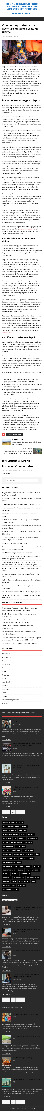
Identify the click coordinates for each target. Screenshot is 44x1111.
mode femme (25, 874)
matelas (15, 874)
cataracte (7, 838)
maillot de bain (9, 870)
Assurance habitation (11, 827)
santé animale (24, 882)
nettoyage (7, 878)
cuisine (5, 842)
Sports (4, 696)
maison (20, 870)
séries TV (6, 886)
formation (7, 854)
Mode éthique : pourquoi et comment (15, 543)
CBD (15, 838)
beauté (24, 827)
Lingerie (37, 866)
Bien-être (5, 661)
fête (37, 854)
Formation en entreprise (23, 854)
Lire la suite (6, 924)
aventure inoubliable (27, 229)
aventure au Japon (14, 434)
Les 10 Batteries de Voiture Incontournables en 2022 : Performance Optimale (27, 745)
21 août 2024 (8, 36)
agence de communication (13, 823)
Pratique (5, 686)
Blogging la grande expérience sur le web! (26, 1036)
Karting (28, 866)
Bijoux (23, 834)
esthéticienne (28, 850)
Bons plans (6, 664)
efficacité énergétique (11, 850)
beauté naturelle (9, 831)
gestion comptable (10, 858)
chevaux (22, 838)
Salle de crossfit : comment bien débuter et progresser (21, 592)
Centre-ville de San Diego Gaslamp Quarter (27, 1079)
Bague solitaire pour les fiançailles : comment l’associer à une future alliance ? (27, 908)
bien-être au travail (10, 834)
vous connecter (15, 471)
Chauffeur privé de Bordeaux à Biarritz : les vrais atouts (21, 504)
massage (6, 874)
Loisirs (4, 671)
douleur (28, 842)
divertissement (17, 842)
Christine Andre (7, 638)
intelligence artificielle (12, 862)
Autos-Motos (6, 657)
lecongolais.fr (7, 333)
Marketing (5, 675)
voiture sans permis (10, 890)
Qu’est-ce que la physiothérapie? (23, 1058)
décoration (20, 846)
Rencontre (5, 689)
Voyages (5, 703)
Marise (17, 36)
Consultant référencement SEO (12, 1007)
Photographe (19, 878)
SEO (33, 882)
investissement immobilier (13, 866)
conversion (32, 838)
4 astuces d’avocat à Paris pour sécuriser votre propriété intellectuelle (26, 976)
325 (18, 812)
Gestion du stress (26, 858)
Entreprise (5, 668)
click (3, 620)
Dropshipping (8, 846)
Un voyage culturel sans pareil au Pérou (26, 1014)
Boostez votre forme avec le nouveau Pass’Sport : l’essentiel (25, 721)
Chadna (4, 614)
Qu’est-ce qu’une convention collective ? (24, 643)
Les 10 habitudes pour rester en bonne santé (17, 553)
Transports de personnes (11, 700)
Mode (4, 679)
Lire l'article (6, 739)
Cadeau (31, 834)
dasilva (4, 643)
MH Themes (35, 1109)
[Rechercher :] (22, 480)
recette (6, 882)
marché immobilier (32, 870)
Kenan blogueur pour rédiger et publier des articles (18, 713)
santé (14, 882)
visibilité (21, 886)
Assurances (6, 654)
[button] (41, 19)
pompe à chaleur (33, 878)
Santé (4, 693)
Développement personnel (11, 632)
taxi (13, 886)
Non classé (6, 682)
